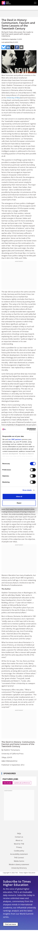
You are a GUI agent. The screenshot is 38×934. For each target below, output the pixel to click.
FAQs (19, 833)
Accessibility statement (19, 854)
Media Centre (19, 861)
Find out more (10, 924)
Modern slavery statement (19, 864)
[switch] (33, 469)
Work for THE (19, 844)
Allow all (19, 496)
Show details (27, 490)
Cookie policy (19, 851)
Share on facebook (17, 47)
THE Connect (19, 857)
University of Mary (13, 98)
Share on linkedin (8, 47)
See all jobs (7, 783)
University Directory (19, 868)
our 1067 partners (15, 439)
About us (19, 840)
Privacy (19, 847)
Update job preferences (22, 783)
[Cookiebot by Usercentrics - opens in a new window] (27, 429)
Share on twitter (12, 47)
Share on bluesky (4, 47)
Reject (19, 503)
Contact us (19, 837)
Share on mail (21, 47)
